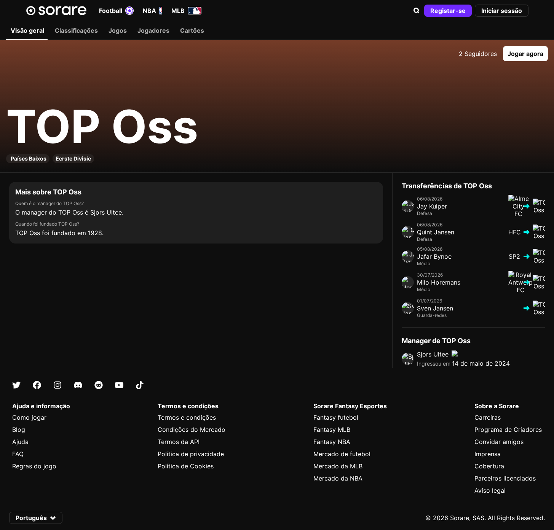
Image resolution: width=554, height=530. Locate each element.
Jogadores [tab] (153, 30)
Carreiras (487, 417)
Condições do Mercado (191, 429)
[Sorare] (56, 10)
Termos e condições (187, 417)
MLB (178, 10)
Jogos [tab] (118, 30)
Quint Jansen (435, 232)
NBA (149, 10)
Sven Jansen (435, 308)
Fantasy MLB (331, 429)
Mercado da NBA (337, 478)
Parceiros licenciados (505, 478)
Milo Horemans (438, 282)
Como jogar (29, 417)
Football (110, 10)
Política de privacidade (191, 454)
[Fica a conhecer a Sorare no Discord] (78, 385)
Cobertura (489, 466)
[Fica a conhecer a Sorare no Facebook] (37, 385)
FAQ (18, 454)
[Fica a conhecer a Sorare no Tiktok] (140, 385)
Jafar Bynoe (434, 256)
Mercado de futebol (341, 454)
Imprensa (487, 454)
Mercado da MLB (337, 466)
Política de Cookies (186, 466)
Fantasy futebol (335, 417)
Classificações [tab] (76, 30)
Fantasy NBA (331, 442)
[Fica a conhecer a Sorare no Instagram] (57, 385)
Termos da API (179, 442)
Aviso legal (490, 490)
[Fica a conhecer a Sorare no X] (16, 385)
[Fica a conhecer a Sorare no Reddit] (98, 385)
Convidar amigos (499, 442)
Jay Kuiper (432, 206)
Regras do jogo (34, 466)
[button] (416, 10)
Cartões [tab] (192, 30)
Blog (18, 429)
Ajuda (20, 442)
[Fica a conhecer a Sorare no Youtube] (119, 385)
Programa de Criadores (508, 429)
